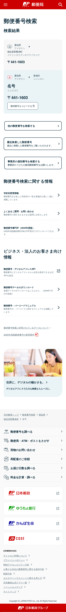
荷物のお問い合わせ (22, 450)
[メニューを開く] (5, 5)
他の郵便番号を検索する (21, 126)
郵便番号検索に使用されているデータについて (26, 327)
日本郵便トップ (11, 414)
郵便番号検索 (28, 414)
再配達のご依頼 (20, 459)
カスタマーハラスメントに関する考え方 (22, 578)
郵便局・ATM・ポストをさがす (29, 441)
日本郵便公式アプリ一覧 (15, 582)
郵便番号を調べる (21, 432)
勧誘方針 (7, 573)
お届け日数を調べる (22, 468)
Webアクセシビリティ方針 (16, 564)
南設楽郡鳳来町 (11, 419)
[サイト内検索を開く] (60, 5)
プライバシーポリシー (14, 560)
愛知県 (42, 414)
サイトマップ (9, 591)
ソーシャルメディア (13, 587)
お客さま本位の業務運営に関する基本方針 (23, 569)
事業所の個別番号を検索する (32, 163)
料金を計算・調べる (22, 477)
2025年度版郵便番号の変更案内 (19, 334)
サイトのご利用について (15, 555)
